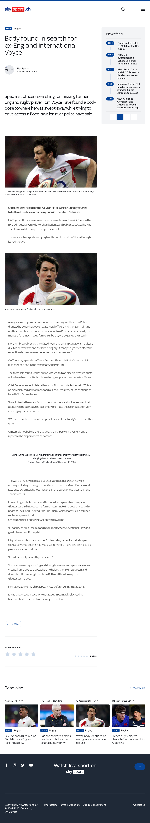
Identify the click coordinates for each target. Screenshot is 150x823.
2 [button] (126, 117)
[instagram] (14, 765)
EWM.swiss (11, 811)
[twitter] (23, 765)
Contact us (139, 804)
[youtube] (31, 765)
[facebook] (6, 765)
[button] (113, 117)
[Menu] (143, 9)
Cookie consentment (94, 804)
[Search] (123, 9)
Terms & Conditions (70, 804)
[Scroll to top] (139, 766)
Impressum (50, 804)
